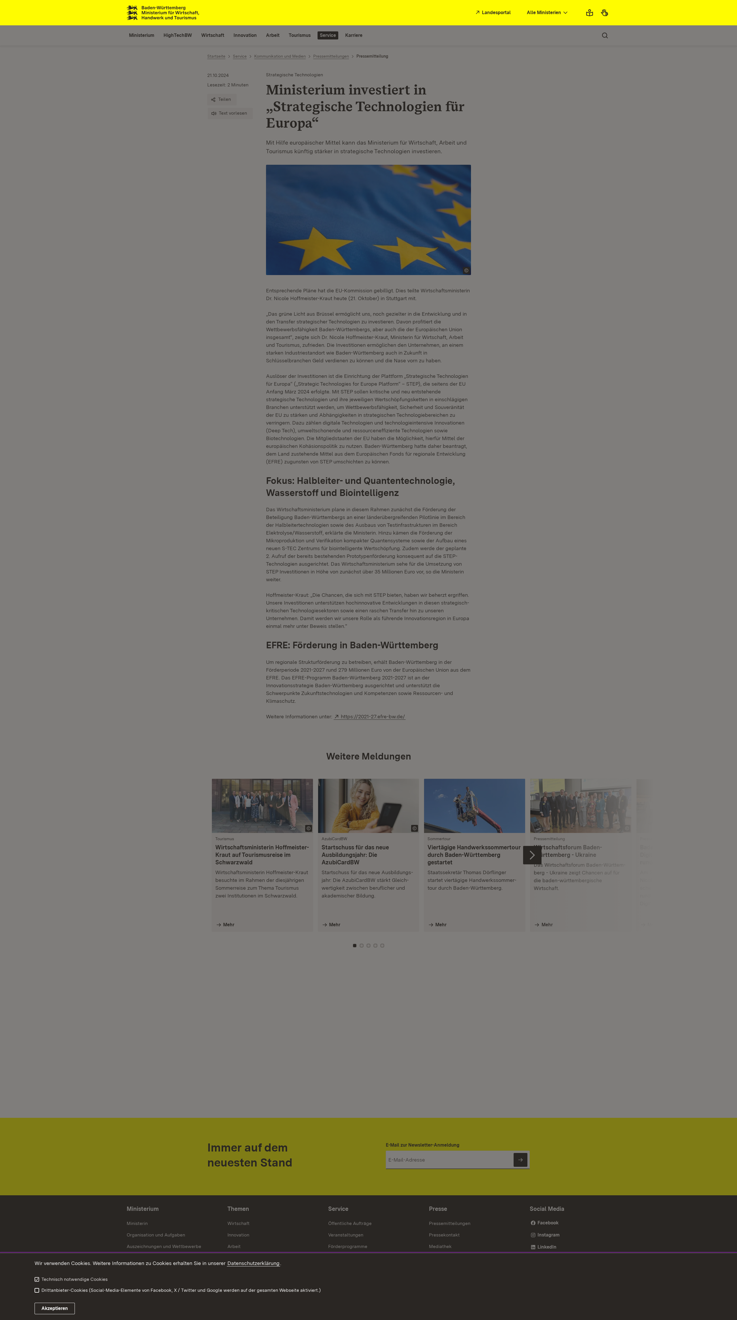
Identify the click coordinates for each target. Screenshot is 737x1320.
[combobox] (548, 13)
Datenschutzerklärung (253, 1263)
